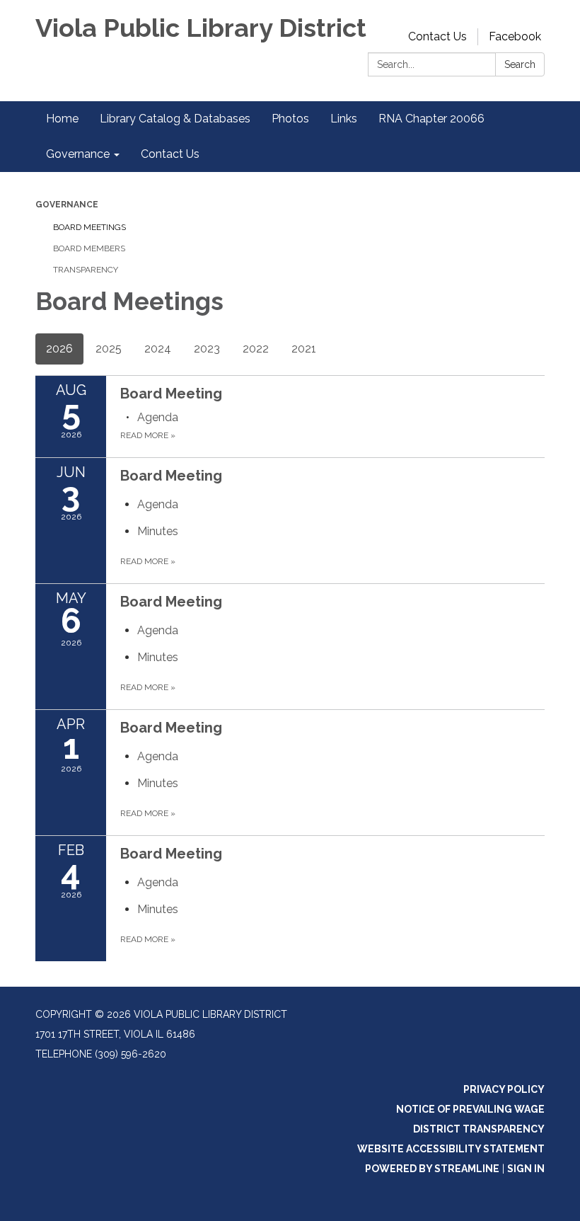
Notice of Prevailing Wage (470, 1109)
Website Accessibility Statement (451, 1148)
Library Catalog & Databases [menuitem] (175, 118)
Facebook (515, 36)
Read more (147, 435)
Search (519, 64)
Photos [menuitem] (290, 118)
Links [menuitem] (343, 118)
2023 (207, 348)
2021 (303, 348)
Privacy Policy (504, 1089)
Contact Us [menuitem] (170, 154)
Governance (66, 205)
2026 (59, 348)
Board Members (89, 248)
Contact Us (437, 36)
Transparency (85, 270)
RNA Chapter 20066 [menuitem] (431, 118)
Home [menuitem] (62, 118)
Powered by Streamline (432, 1168)
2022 (256, 348)
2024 (157, 348)
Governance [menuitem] (78, 154)
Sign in (526, 1168)
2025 (108, 348)
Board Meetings (89, 227)
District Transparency (479, 1129)
